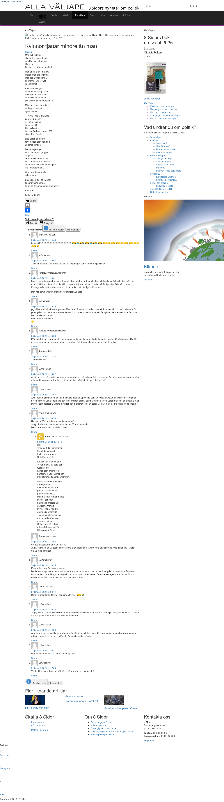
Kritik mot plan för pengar (162, 106)
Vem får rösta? (163, 146)
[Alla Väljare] (82, 9)
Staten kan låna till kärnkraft (82, 701)
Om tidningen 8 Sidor (101, 722)
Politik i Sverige (157, 155)
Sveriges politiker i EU (166, 179)
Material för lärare (39, 729)
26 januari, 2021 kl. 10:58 (43, 260)
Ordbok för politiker (159, 191)
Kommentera (73, 229)
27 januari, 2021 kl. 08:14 (43, 591)
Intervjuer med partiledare (168, 170)
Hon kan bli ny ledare (160, 112)
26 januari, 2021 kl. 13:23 (43, 335)
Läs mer (148, 279)
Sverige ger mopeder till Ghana (165, 115)
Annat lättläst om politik (161, 188)
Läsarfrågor (155, 137)
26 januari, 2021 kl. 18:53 (43, 541)
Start (32, 15)
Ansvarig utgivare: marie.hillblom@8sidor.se (112, 731)
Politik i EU (155, 173)
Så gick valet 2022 (165, 164)
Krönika (126, 15)
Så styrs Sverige (164, 158)
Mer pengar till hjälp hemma (163, 109)
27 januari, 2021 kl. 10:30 (43, 629)
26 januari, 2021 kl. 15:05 (43, 394)
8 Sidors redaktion (99, 725)
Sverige (54, 15)
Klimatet (152, 266)
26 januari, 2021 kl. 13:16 (43, 306)
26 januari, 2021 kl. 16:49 (49, 441)
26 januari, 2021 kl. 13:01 (43, 278)
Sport (92, 15)
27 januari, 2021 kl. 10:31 (43, 650)
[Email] (82, 205)
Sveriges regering (164, 161)
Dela (27, 214)
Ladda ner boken (152, 98)
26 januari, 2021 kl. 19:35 (43, 565)
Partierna (160, 167)
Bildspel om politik (164, 185)
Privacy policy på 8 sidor (102, 734)
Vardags (114, 15)
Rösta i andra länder (166, 149)
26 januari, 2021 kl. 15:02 (43, 373)
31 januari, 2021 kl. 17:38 (43, 667)
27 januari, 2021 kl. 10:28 (43, 609)
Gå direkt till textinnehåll (11, 1)
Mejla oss (149, 740)
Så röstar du (162, 143)
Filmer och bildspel (159, 182)
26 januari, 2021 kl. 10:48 (43, 239)
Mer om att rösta (164, 152)
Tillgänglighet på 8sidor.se (103, 728)
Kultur (102, 15)
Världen (66, 15)
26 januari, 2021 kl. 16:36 (43, 418)
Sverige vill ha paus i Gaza (120, 708)
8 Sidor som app (39, 725)
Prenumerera (37, 722)
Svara (34, 250)
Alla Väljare (80, 15)
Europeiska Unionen (166, 176)
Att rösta (154, 140)
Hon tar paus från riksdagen (163, 118)
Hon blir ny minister (37, 708)
